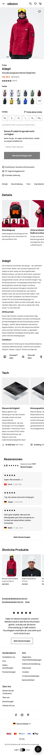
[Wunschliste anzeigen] (35, 3)
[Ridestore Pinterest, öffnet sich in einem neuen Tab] (28, 715)
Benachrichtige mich (22, 155)
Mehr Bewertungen (22, 537)
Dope (27, 602)
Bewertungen (8, 701)
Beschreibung (17, 184)
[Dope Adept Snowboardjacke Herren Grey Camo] (18, 93)
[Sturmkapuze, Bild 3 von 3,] (21, 222)
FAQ (4, 661)
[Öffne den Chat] (38, 749)
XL (32, 118)
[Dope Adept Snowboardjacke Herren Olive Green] (32, 101)
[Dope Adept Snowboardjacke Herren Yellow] (11, 101)
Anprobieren (39, 184)
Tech (28, 184)
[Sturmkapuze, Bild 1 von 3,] (6, 222)
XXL (39, 118)
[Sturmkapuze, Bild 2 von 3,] (14, 222)
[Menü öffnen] (3, 3)
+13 (39, 101)
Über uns (6, 697)
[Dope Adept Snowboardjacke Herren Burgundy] (39, 93)
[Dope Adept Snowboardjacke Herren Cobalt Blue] (25, 101)
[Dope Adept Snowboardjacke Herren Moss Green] (32, 93)
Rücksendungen (9, 672)
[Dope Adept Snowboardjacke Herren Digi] (18, 101)
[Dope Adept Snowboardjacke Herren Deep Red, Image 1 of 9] (22, 33)
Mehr (11, 358)
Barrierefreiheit (28, 680)
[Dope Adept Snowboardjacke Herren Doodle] (5, 93)
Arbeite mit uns (8, 705)
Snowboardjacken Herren (12, 602)
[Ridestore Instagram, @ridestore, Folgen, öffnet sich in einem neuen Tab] (22, 715)
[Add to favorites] (39, 11)
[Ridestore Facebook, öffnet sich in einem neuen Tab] (16, 715)
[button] (22, 749)
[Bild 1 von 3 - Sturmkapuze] (15, 213)
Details (5, 184)
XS (5, 118)
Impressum (26, 668)
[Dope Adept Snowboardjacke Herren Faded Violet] (11, 93)
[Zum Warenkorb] (40, 3)
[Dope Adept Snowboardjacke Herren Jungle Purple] (25, 93)
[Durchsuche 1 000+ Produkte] (30, 3)
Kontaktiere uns (8, 657)
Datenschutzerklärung (31, 664)
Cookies (25, 672)
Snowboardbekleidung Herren (14, 598)
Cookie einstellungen (30, 676)
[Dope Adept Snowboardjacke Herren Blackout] (5, 101)
